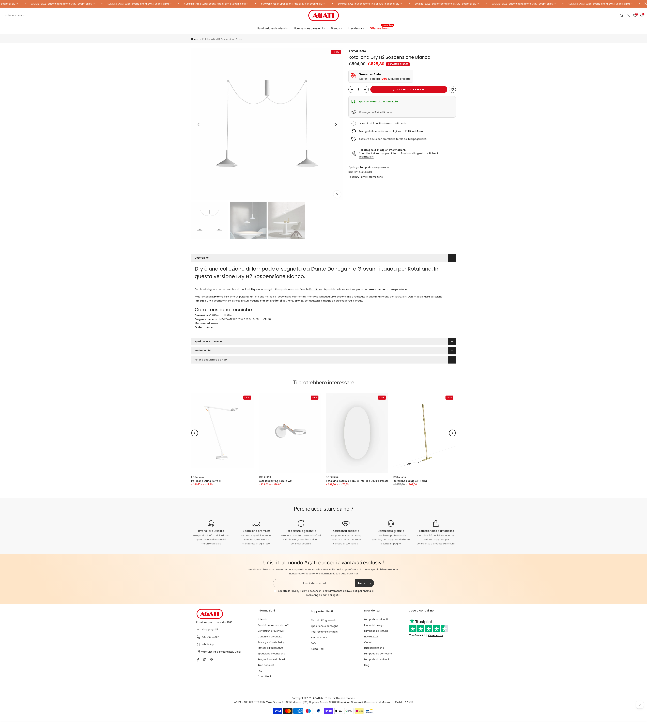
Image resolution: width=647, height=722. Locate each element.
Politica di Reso (414, 131)
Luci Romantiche (374, 648)
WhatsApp (208, 644)
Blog (366, 665)
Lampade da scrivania (377, 659)
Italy (231, 651)
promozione (376, 177)
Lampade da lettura (376, 631)
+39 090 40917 (210, 637)
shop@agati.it (210, 629)
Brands (335, 28)
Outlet (368, 642)
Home (194, 39)
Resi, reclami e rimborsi (271, 659)
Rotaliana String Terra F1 (206, 481)
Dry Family (361, 177)
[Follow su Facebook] (198, 659)
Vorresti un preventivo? (271, 631)
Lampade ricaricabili (376, 619)
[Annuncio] (112, 4)
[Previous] (199, 124)
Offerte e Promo (381, 28)
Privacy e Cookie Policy (271, 642)
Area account (266, 665)
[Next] (336, 124)
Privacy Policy (299, 591)
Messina (224, 651)
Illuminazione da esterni (308, 28)
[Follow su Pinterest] (211, 659)
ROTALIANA (357, 51)
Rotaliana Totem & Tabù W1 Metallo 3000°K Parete (357, 481)
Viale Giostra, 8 (210, 651)
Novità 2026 (371, 636)
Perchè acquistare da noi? (273, 625)
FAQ (260, 670)
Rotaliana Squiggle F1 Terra (410, 481)
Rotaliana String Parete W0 (275, 481)
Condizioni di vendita (270, 636)
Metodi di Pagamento (270, 648)
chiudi (645, 3)
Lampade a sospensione (374, 167)
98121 (238, 651)
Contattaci (264, 676)
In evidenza (355, 28)
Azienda (262, 619)
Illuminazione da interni (271, 28)
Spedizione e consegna (271, 653)
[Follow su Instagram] (204, 659)
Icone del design (373, 625)
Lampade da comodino (378, 653)
